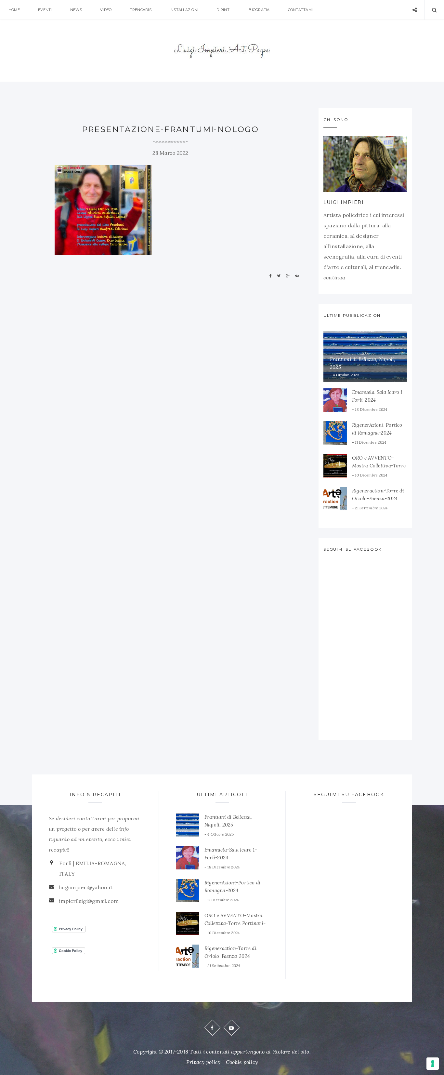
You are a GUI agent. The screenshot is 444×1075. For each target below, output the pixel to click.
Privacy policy (203, 1062)
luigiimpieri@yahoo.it (85, 887)
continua (334, 277)
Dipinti (223, 9)
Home (14, 9)
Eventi (45, 9)
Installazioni (184, 9)
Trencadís (140, 9)
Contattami (300, 9)
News (76, 9)
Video (105, 9)
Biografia (259, 9)
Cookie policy (242, 1062)
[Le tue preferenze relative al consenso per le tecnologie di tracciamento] (432, 1063)
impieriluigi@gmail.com (89, 901)
